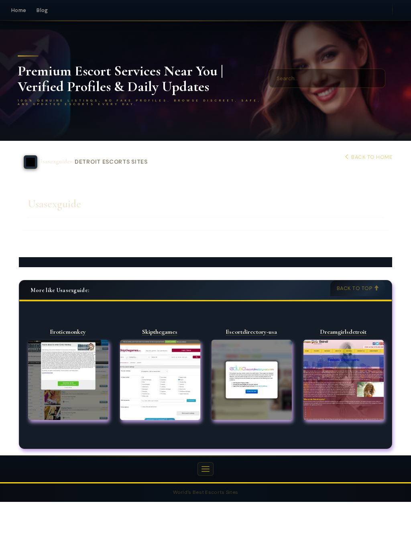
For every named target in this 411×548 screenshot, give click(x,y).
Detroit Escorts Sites (111, 162)
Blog (42, 10)
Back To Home (371, 157)
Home (18, 10)
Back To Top (355, 288)
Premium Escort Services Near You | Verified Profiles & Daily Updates (120, 79)
